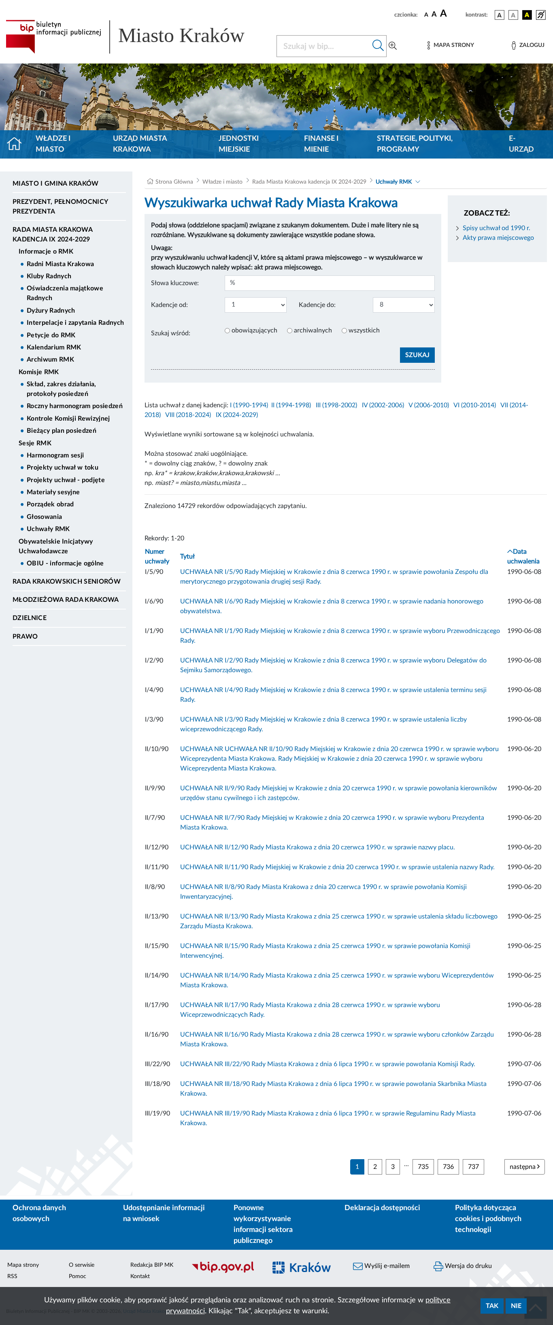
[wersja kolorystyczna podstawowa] (499, 15)
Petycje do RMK (51, 335)
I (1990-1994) (249, 405)
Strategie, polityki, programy (415, 144)
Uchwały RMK (48, 529)
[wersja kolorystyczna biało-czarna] (513, 15)
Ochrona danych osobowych (39, 1213)
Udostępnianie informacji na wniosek (164, 1213)
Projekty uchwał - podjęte (66, 480)
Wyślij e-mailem (386, 1266)
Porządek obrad (50, 504)
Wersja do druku (467, 1266)
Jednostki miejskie (239, 144)
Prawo (25, 636)
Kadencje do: (317, 305)
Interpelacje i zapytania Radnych (75, 323)
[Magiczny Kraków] (305, 1272)
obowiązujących (254, 330)
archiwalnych (313, 330)
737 (473, 1167)
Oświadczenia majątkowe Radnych (65, 293)
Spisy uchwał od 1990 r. (496, 228)
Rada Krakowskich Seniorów (67, 581)
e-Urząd (521, 144)
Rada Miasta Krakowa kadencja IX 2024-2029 (52, 234)
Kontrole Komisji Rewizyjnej (68, 418)
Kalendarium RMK (54, 347)
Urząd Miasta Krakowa (140, 144)
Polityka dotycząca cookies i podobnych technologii (488, 1219)
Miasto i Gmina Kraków (56, 183)
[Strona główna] (17, 144)
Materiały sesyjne (53, 492)
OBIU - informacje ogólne (65, 563)
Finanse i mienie (321, 144)
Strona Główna (174, 182)
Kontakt (140, 1276)
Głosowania (44, 517)
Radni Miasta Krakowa (60, 264)
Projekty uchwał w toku (62, 467)
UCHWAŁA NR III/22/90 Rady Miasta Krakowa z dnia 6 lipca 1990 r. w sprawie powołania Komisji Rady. (327, 1064)
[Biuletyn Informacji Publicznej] (224, 1272)
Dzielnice (30, 618)
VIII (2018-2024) (188, 415)
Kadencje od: (169, 305)
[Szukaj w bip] (378, 46)
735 (423, 1167)
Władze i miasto (53, 144)
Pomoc (77, 1276)
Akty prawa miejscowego (498, 238)
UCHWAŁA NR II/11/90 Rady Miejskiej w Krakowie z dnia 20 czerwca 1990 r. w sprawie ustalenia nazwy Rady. (337, 867)
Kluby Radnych (49, 276)
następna (523, 1167)
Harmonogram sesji (55, 455)
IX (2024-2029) (237, 415)
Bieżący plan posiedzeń (61, 431)
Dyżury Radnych (51, 310)
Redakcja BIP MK (151, 1265)
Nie (516, 1306)
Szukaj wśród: (170, 333)
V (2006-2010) (428, 405)
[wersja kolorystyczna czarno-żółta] (527, 15)
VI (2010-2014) (474, 405)
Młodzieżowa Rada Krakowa (66, 600)
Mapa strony (23, 1265)
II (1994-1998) (291, 405)
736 (448, 1167)
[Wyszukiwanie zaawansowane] (393, 46)
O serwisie (81, 1265)
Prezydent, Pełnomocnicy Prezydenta (60, 207)
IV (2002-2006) (383, 405)
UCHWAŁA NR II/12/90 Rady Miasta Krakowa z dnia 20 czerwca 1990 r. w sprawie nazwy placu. (317, 847)
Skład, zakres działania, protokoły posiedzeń (61, 389)
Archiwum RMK (50, 359)
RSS (12, 1276)
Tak (492, 1306)
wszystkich (364, 330)
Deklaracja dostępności (382, 1208)
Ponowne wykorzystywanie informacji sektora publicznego (263, 1224)
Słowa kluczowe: (175, 283)
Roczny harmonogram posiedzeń (75, 406)
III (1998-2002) (336, 405)
